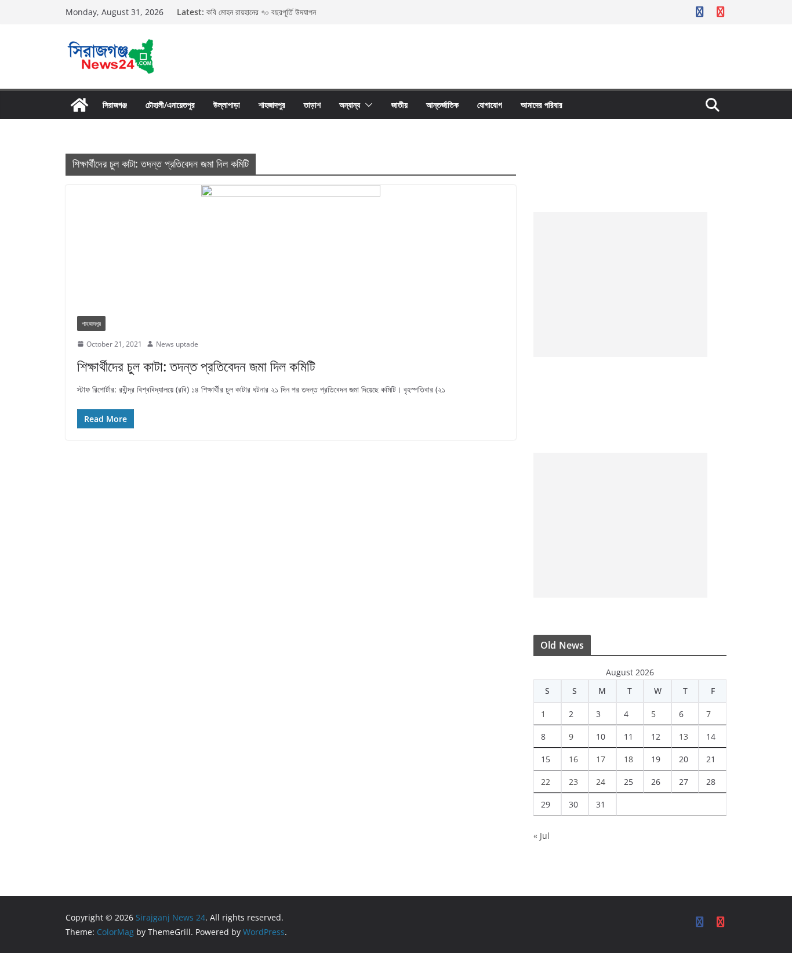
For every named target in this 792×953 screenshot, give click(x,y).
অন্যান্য (349, 104)
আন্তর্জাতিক (442, 104)
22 (545, 781)
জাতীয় (399, 104)
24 (600, 781)
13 (683, 736)
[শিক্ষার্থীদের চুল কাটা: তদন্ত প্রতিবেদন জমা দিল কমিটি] (291, 244)
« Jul (541, 835)
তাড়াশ (312, 104)
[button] (366, 105)
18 (628, 759)
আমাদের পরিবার (541, 104)
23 (573, 781)
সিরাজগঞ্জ (115, 104)
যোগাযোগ (489, 104)
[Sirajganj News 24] (79, 105)
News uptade (177, 344)
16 (573, 759)
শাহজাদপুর (272, 104)
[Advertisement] (620, 284)
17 (600, 759)
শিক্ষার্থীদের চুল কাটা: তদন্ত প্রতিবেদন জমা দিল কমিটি (196, 366)
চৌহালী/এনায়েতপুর (170, 104)
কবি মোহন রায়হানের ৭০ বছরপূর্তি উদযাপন (261, 11)
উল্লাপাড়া (226, 104)
